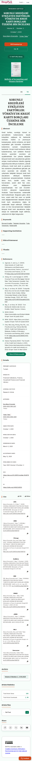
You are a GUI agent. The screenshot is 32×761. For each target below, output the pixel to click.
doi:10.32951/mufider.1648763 (11, 530)
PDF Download (15, 44)
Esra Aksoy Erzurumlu (10, 36)
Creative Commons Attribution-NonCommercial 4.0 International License (16, 751)
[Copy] (27, 516)
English (21, 2)
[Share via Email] (27, 727)
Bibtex (28, 496)
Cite (15, 49)
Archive (5, 669)
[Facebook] (5, 727)
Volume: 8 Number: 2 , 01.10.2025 (15, 677)
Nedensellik (13, 225)
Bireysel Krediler (7, 223)
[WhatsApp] (10, 727)
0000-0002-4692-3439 (9, 417)
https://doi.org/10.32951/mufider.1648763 (14, 513)
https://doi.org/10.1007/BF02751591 (18, 274)
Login (27, 2)
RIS (20, 496)
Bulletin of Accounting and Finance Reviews (16, 80)
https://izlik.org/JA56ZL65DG (12, 487)
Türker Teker (23, 36)
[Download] (27, 712)
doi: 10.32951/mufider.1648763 (20, 586)
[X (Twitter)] (16, 727)
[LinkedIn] (21, 727)
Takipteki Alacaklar (19, 223)
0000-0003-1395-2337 (9, 406)
